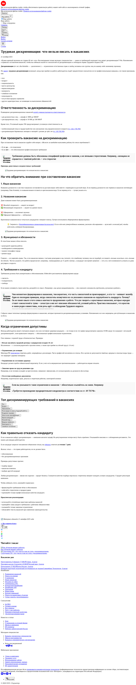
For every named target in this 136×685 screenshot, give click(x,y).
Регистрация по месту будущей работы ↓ (15, 411)
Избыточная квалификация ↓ (11, 415)
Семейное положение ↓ (9, 426)
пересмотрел (15, 353)
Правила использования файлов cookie (37, 11)
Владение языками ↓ (8, 413)
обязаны (48, 444)
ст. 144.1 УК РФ (74, 129)
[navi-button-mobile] (3, 43)
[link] (4, 32)
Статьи (3, 46)
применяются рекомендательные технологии (43, 669)
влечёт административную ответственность (49, 112)
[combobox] (10, 679)
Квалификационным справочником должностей (36, 224)
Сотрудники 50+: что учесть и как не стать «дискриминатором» (24, 553)
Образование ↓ (6, 408)
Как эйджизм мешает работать (12, 549)
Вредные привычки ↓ (8, 422)
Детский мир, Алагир (36, 564)
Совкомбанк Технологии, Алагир (55, 568)
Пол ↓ (3, 404)
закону (5, 71)
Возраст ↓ (5, 406)
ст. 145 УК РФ (59, 131)
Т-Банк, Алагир (31, 562)
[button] (3, 37)
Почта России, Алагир (25, 566)
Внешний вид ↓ (6, 420)
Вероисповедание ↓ (8, 417)
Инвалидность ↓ (7, 424)
